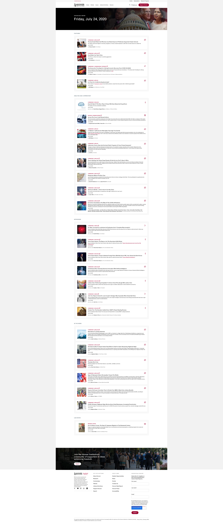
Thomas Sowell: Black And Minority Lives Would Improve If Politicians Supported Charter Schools (99, 37)
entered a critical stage (95, 133)
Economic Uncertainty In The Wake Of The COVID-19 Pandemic (91, 199)
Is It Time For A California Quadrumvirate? (85, 78)
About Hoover (97, 476)
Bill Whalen (91, 87)
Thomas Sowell (92, 46)
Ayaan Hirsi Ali (104, 181)
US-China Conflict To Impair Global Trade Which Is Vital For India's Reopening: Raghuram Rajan (98, 342)
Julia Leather (132, 210)
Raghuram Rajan (95, 354)
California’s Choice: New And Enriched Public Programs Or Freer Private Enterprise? (95, 142)
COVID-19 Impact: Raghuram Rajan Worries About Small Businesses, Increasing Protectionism (98, 400)
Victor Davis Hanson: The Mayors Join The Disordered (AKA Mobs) (92, 237)
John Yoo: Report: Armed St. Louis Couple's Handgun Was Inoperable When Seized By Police (98, 292)
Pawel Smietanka (112, 211)
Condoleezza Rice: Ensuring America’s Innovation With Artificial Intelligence (94, 264)
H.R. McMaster (92, 60)
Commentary (96, 481)
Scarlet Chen (120, 210)
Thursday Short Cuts (81, 358)
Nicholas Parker (99, 211)
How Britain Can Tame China (83, 51)
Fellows (92, 4)
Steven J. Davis (93, 74)
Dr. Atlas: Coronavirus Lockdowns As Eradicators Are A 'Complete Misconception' (95, 223)
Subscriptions (136, 1)
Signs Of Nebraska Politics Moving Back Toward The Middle (90, 371)
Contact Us (115, 483)
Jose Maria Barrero (103, 210)
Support (78, 463)
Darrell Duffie (97, 123)
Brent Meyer (137, 210)
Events (131, 1)
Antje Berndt (91, 123)
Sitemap (144, 519)
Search (95, 491)
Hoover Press (115, 488)
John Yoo (95, 302)
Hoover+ (112, 4)
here (112, 71)
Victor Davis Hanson (98, 247)
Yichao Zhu (102, 123)
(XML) (148, 519)
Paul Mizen (94, 211)
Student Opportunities (118, 476)
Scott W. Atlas (96, 233)
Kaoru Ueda (94, 431)
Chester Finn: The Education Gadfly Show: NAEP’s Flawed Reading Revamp (94, 306)
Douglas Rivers (102, 109)
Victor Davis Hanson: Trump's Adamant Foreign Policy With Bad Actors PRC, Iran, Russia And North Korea (101, 251)
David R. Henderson (93, 181)
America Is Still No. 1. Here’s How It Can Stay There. (88, 185)
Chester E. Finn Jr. (97, 315)
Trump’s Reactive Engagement (129, 257)
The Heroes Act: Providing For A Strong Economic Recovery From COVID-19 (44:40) (95, 64)
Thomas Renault (106, 211)
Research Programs (145, 1)
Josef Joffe (91, 194)
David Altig (91, 210)
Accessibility (115, 491)
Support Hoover (144, 5)
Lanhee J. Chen (97, 287)
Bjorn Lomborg (94, 338)
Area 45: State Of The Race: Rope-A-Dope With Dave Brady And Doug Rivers (93, 100)
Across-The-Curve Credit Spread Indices (85, 113)
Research (95, 478)
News (113, 478)
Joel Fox (90, 152)
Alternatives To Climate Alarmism (84, 327)
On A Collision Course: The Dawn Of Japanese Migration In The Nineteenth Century (94, 422)
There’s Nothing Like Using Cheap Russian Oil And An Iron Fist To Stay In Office (95, 156)
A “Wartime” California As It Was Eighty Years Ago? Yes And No (90, 127)
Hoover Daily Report (79, 15)
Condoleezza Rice (97, 274)
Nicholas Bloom (111, 210)
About (87, 4)
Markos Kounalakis (92, 167)
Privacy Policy (139, 519)
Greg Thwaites (119, 211)
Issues (96, 4)
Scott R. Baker (96, 210)
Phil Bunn (116, 210)
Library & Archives (104, 4)
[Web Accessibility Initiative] (77, 1)
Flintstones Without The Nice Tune (84, 171)
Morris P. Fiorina (94, 382)
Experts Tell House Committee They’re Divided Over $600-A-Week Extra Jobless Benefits (97, 386)
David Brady (96, 109)
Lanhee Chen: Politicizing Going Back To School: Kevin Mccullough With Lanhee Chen (96, 278)
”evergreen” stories (98, 83)
